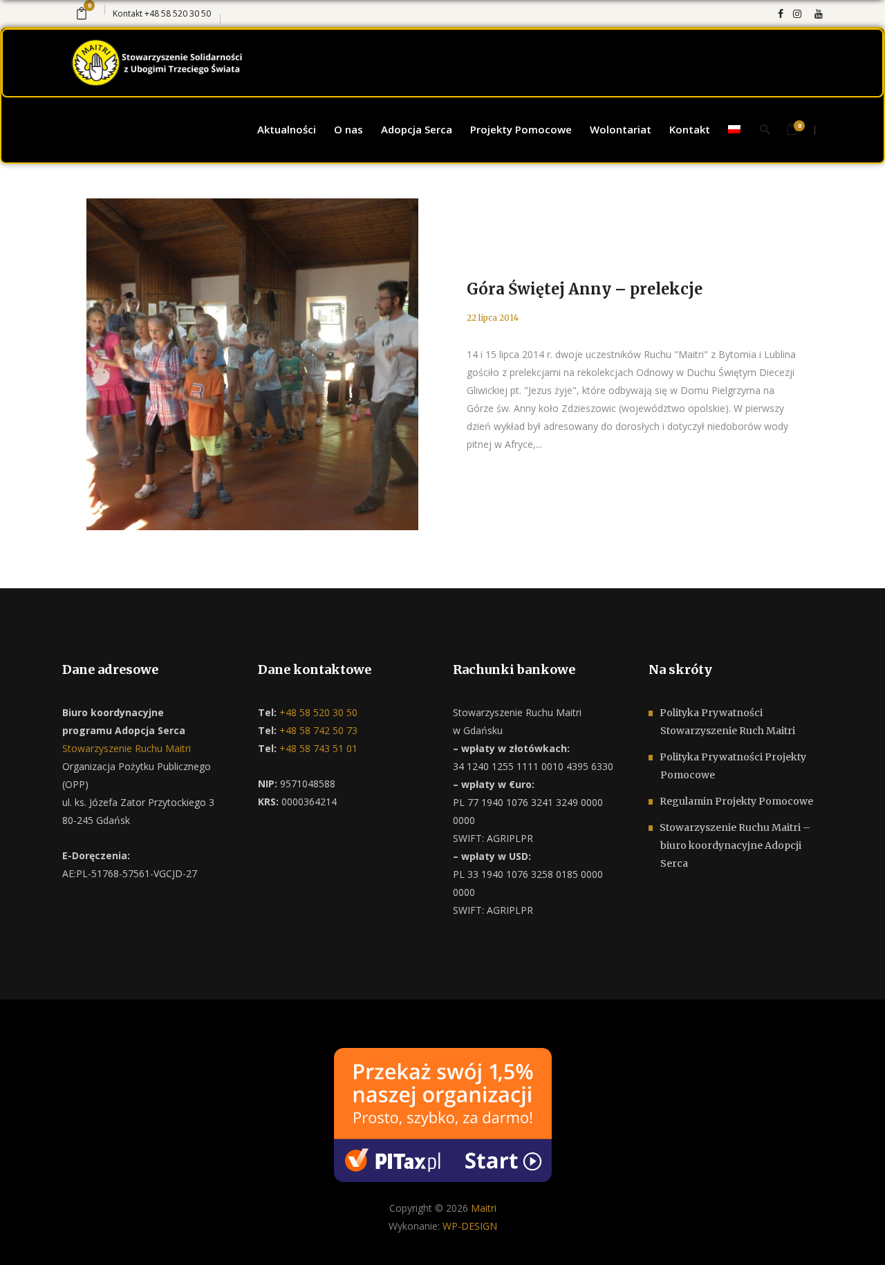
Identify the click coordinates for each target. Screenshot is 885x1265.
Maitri (483, 1208)
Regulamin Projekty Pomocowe (736, 801)
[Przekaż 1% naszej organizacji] (443, 1114)
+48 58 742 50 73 (317, 730)
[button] (27, 1237)
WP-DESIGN (469, 1226)
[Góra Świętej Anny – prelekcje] (252, 364)
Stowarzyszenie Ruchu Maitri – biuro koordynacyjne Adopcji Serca (735, 845)
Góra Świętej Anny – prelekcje (584, 289)
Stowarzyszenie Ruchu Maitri (126, 748)
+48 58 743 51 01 (317, 748)
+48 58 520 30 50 (178, 13)
